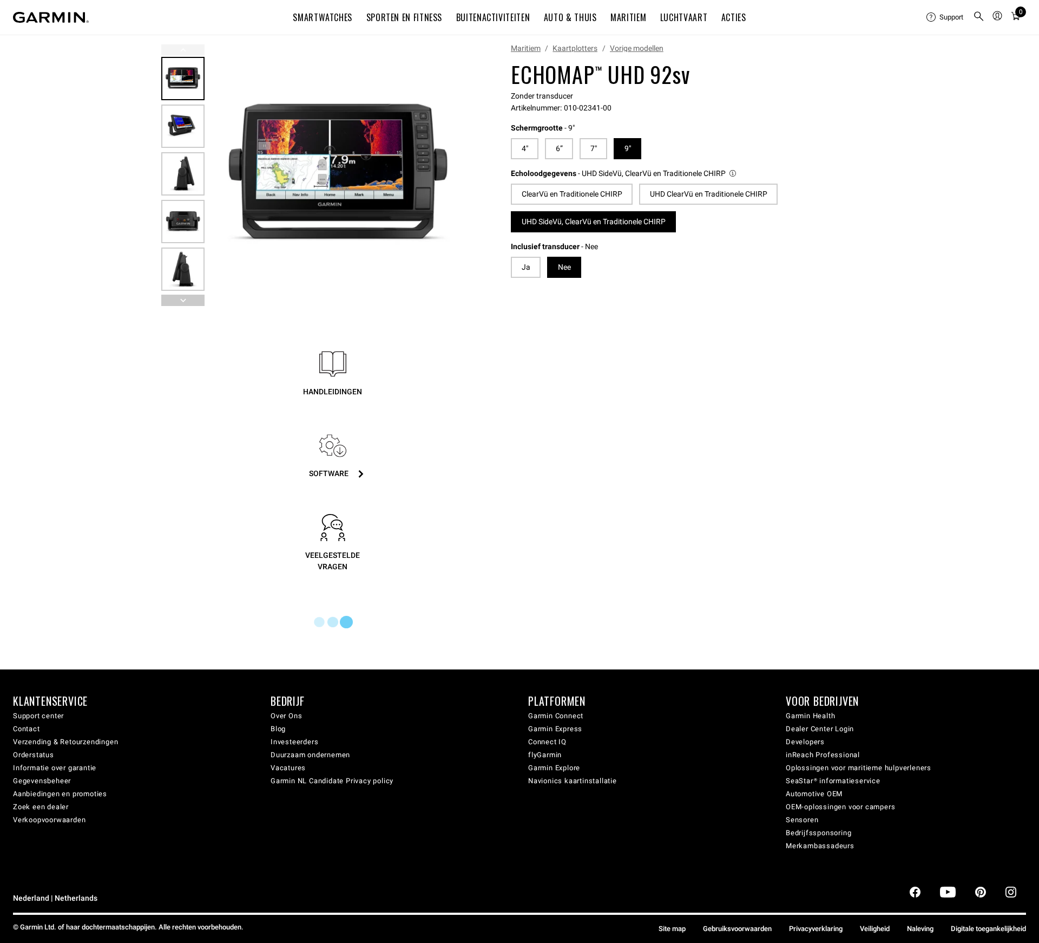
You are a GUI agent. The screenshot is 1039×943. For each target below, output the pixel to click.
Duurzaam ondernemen (310, 755)
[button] (624, 173)
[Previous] (183, 50)
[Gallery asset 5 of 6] (183, 269)
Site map (672, 929)
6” (559, 148)
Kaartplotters (575, 48)
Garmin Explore (554, 768)
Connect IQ (547, 742)
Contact (26, 729)
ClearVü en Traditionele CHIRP (572, 194)
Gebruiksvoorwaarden (737, 929)
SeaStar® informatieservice (833, 781)
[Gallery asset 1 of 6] (338, 175)
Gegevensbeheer (42, 781)
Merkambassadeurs (820, 846)
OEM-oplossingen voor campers (840, 807)
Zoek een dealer (41, 807)
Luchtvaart (683, 17)
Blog (278, 729)
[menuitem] (945, 17)
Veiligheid (875, 929)
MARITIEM (628, 17)
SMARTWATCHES (322, 17)
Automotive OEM (814, 794)
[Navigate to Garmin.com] (51, 17)
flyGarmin (545, 755)
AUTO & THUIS (570, 17)
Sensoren (802, 820)
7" (593, 148)
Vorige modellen (636, 48)
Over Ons (286, 716)
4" (525, 148)
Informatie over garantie (54, 768)
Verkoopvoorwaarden (49, 820)
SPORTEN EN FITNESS (404, 17)
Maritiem (526, 48)
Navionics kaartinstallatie (572, 781)
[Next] (454, 175)
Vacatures (288, 768)
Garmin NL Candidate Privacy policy (332, 781)
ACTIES (733, 17)
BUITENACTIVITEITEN (493, 17)
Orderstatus (33, 755)
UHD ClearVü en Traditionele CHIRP (708, 194)
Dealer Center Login (820, 729)
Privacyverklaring (816, 929)
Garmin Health (810, 716)
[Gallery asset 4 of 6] (183, 221)
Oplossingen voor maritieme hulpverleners (858, 768)
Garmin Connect (555, 716)
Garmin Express (555, 729)
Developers (805, 742)
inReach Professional (823, 755)
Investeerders (294, 742)
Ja (526, 267)
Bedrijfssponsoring (818, 833)
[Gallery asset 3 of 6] (183, 174)
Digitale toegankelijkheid (988, 929)
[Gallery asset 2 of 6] (183, 126)
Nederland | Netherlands (55, 898)
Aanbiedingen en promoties (60, 794)
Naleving (920, 929)
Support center (38, 716)
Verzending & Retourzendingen (65, 742)
